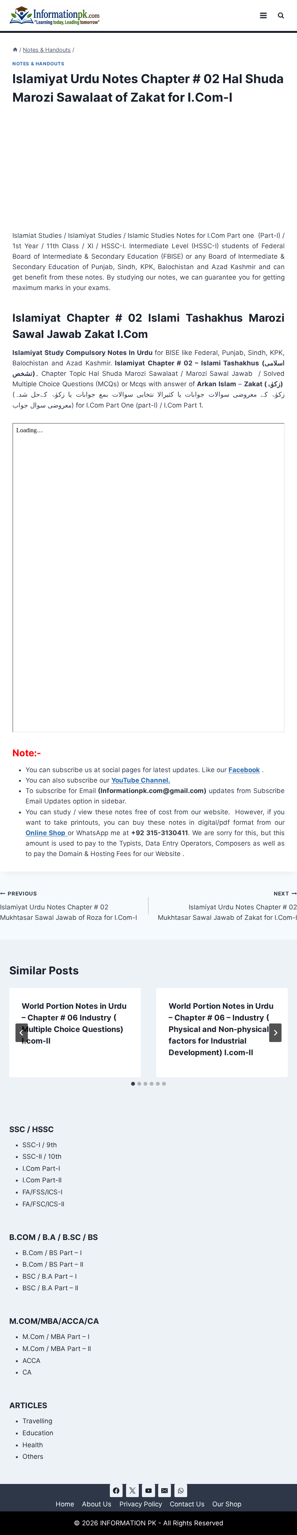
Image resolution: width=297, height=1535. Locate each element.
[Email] (164, 1490)
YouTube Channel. (140, 780)
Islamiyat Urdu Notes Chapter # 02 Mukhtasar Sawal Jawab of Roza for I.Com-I (68, 905)
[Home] (15, 49)
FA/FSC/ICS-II (43, 1204)
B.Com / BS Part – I (52, 1253)
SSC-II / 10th (41, 1156)
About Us (96, 1504)
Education (37, 1433)
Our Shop (226, 1504)
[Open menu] (263, 15)
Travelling (37, 1421)
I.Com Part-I (41, 1168)
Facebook (244, 770)
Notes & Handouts (38, 64)
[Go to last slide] (21, 1032)
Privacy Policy (140, 1504)
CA (27, 1372)
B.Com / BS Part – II (52, 1264)
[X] (132, 1490)
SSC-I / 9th (39, 1145)
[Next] (275, 1032)
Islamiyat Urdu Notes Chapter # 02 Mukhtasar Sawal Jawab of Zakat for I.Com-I (227, 905)
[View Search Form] (281, 15)
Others (32, 1456)
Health (32, 1445)
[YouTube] (148, 1490)
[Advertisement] (148, 173)
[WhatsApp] (180, 1490)
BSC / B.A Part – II (50, 1288)
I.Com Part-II (41, 1180)
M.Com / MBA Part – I (55, 1337)
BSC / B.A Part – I (49, 1276)
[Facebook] (116, 1490)
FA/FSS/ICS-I (42, 1192)
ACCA (31, 1360)
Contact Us (187, 1504)
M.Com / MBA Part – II (56, 1349)
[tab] (133, 1084)
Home (65, 1504)
